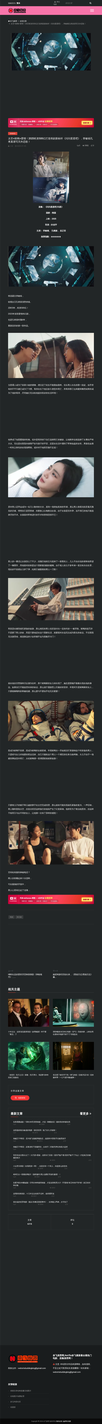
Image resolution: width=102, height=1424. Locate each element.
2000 (43, 1124)
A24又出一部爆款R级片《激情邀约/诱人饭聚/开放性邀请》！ (37, 1174)
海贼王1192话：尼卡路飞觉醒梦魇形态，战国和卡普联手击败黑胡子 (39, 1139)
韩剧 (11, 917)
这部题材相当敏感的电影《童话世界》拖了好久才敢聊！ (35, 1130)
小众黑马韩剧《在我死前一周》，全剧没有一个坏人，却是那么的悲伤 (40, 1166)
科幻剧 (19, 917)
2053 (53, 1160)
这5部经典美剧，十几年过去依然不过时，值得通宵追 (33, 1194)
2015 (36, 1133)
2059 (41, 1204)
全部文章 (23, 21)
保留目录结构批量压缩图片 (20, 1391)
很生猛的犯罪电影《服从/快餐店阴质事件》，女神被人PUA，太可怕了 (40, 1202)
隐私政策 (59, 1421)
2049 (41, 1168)
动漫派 (13, 1407)
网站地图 (56, 3)
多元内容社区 (15, 1402)
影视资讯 (12, 133)
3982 (86, 146)
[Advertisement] (51, 97)
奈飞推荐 (13, 21)
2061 (38, 1177)
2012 (40, 1141)
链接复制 (21, 1098)
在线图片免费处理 (17, 1396)
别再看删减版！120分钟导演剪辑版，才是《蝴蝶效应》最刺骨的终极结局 (41, 1122)
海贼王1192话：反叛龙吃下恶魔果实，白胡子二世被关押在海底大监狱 (40, 1147)
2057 (35, 1196)
